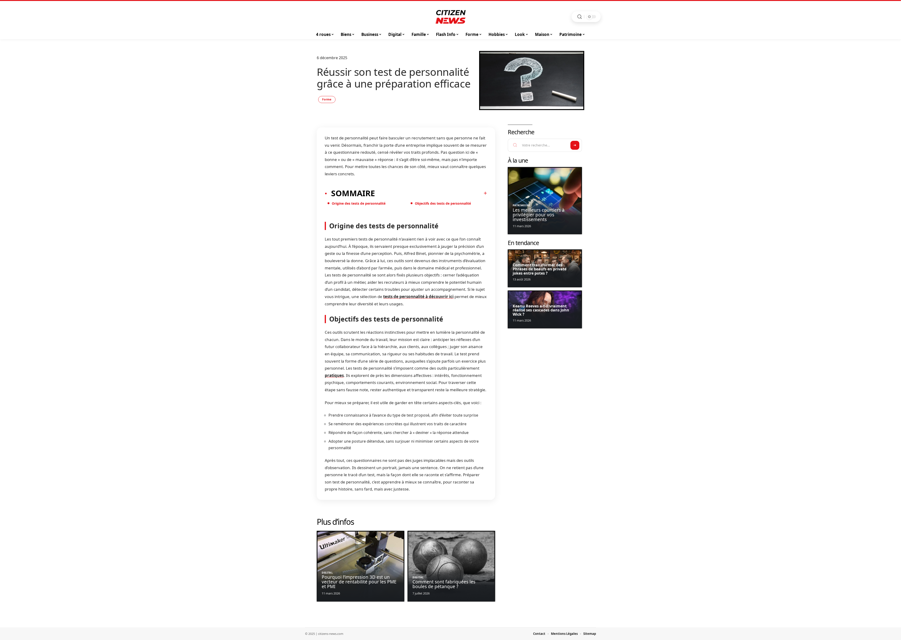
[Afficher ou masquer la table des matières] (431, 193)
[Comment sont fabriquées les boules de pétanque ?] (451, 566)
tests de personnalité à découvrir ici (418, 296)
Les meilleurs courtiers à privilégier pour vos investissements (539, 214)
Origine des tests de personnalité (359, 203)
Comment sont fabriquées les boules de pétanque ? (443, 584)
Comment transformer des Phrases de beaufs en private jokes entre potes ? (539, 269)
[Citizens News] (450, 16)
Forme (327, 99)
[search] (579, 16)
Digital (327, 572)
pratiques (334, 375)
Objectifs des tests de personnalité (443, 203)
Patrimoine (521, 205)
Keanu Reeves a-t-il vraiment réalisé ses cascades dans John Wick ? (541, 310)
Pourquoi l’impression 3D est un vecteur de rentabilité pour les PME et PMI (359, 582)
